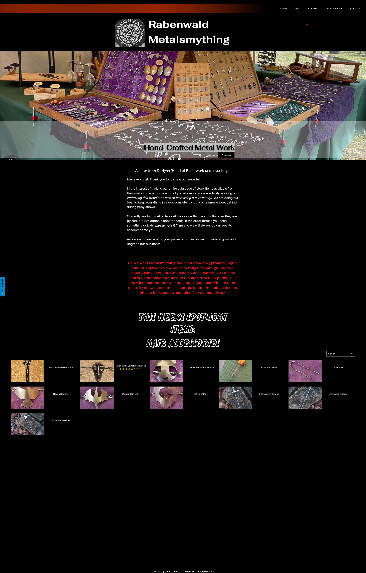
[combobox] (340, 353)
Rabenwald (178, 24)
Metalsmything (189, 39)
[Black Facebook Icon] (307, 30)
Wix (210, 571)
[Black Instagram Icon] (307, 35)
